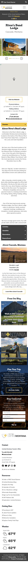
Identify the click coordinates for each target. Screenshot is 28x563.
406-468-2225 (15, 116)
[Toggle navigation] (24, 7)
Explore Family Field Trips (11, 520)
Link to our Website (9, 469)
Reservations (6, 234)
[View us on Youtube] (6, 466)
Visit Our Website (14, 99)
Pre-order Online (14, 390)
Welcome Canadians (9, 518)
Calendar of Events (9, 487)
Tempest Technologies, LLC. (19, 559)
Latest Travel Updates (9, 512)
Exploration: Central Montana (12, 500)
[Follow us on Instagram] (12, 466)
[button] (6, 58)
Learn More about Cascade (14, 291)
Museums (10, 16)
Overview (5, 124)
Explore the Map (8, 484)
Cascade (16, 269)
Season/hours (6, 238)
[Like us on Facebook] (3, 466)
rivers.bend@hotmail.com (15, 118)
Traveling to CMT (8, 510)
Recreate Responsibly (9, 492)
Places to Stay (7, 515)
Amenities (5, 230)
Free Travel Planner (9, 2)
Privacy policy (12, 557)
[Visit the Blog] (9, 466)
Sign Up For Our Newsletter (11, 495)
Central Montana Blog (9, 482)
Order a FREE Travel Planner (11, 479)
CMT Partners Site (8, 497)
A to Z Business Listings (10, 490)
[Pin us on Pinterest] (15, 466)
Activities (5, 227)
